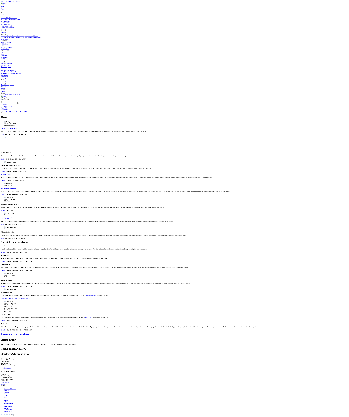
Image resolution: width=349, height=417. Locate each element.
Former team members (15, 334)
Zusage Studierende (6, 47)
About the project (6, 42)
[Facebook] (2, 415)
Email (2, 134)
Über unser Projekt (6, 65)
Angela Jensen (5, 23)
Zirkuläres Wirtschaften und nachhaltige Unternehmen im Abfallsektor (21, 37)
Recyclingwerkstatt (6, 63)
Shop (5, 397)
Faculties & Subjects (10, 389)
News (2, 8)
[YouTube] (7, 415)
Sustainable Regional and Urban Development (14, 111)
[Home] (3, 3)
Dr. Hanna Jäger (5, 21)
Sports (6, 395)
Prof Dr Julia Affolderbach (9, 128)
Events (3, 88)
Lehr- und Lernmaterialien (8, 70)
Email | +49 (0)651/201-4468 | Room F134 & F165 (15, 298)
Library (6, 390)
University (4, 104)
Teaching (3, 78)
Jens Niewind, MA (6, 218)
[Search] (18, 103)
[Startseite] (10, 1)
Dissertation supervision (7, 85)
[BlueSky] (4, 415)
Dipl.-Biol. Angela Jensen (8, 188)
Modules (3, 86)
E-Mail (3, 171)
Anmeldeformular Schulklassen (10, 72)
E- (1, 261)
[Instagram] (10, 415)
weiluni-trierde (6, 368)
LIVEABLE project (90, 295)
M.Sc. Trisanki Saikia (7, 26)
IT (5, 393)
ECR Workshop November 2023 (10, 94)
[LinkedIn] (12, 415)
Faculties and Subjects (7, 106)
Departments (4, 109)
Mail (3, 261)
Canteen (6, 392)
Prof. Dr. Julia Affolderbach (9, 18)
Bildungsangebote (6, 67)
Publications (4, 44)
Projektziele (4, 52)
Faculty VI (4, 108)
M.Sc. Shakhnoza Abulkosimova (10, 19)
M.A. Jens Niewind (6, 24)
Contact (3, 384)
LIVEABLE (4, 39)
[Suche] (1, 101)
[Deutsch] (4, 96)
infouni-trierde (5, 382)
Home (2, 6)
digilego (3, 58)
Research (3, 29)
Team (2, 11)
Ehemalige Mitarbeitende (8, 27)
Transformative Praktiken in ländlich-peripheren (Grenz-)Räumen (19, 36)
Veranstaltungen (5, 55)
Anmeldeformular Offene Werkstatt (11, 73)
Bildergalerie (4, 57)
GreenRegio (4, 75)
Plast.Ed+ (3, 60)
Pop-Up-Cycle (5, 49)
